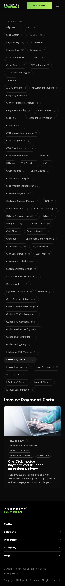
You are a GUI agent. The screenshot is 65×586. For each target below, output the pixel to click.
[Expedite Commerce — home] (12, 5)
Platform (9, 523)
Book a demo (39, 6)
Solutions (10, 531)
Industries (10, 539)
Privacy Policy (11, 573)
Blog (7, 555)
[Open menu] (57, 5)
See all (12, 80)
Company (10, 547)
